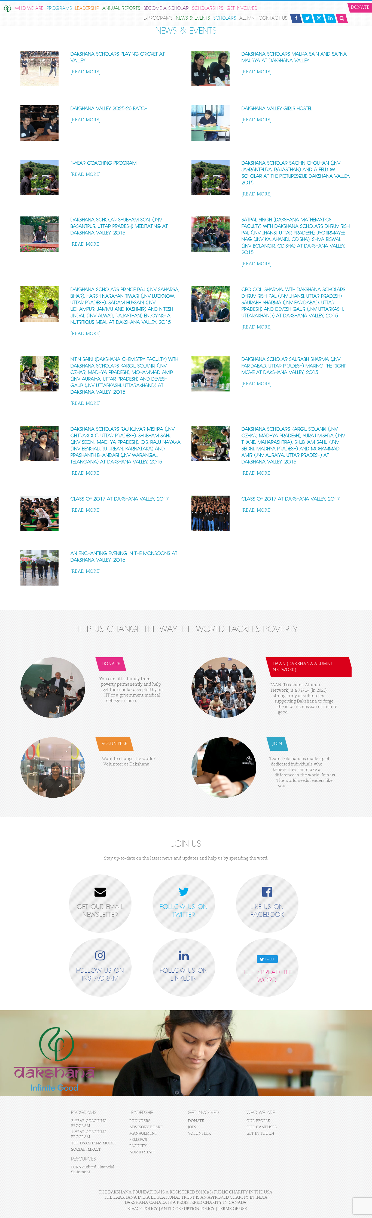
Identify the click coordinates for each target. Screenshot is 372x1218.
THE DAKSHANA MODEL (94, 1143)
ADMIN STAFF (142, 1152)
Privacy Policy (141, 1209)
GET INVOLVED (242, 8)
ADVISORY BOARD (146, 1127)
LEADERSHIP (87, 8)
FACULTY (138, 1146)
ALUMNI (247, 18)
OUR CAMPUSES (261, 1127)
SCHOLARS (224, 18)
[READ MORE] (85, 72)
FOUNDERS (139, 1121)
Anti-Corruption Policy (188, 1209)
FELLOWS (138, 1140)
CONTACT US (273, 18)
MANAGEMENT (143, 1133)
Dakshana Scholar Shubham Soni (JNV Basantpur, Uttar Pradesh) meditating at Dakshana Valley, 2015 (119, 226)
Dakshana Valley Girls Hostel (277, 108)
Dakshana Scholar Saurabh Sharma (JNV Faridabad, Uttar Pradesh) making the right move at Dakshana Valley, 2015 (294, 366)
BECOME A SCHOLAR (166, 8)
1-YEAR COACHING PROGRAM (103, 163)
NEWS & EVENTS (193, 18)
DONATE (196, 1121)
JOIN (192, 1127)
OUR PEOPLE (258, 1121)
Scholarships (207, 8)
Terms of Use (232, 1209)
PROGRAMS (59, 8)
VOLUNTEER (199, 1133)
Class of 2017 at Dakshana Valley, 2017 (120, 499)
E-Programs (158, 18)
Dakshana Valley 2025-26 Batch (109, 108)
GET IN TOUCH (260, 1133)
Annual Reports (121, 8)
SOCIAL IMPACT (86, 1149)
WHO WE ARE (29, 8)
